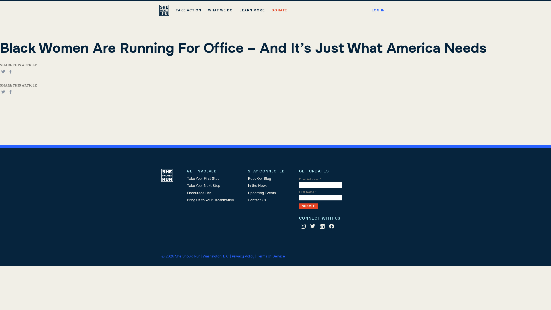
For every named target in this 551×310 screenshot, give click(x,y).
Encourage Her (199, 193)
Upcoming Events (262, 193)
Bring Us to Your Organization (210, 200)
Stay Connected (266, 171)
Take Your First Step (203, 178)
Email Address (310, 179)
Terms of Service (271, 256)
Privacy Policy (243, 256)
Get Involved (202, 171)
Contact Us (257, 200)
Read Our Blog (259, 178)
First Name (308, 192)
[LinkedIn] (322, 227)
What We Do (220, 10)
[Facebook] (10, 74)
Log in (378, 10)
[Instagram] (303, 227)
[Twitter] (312, 227)
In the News (257, 185)
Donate (279, 10)
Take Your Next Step (203, 185)
